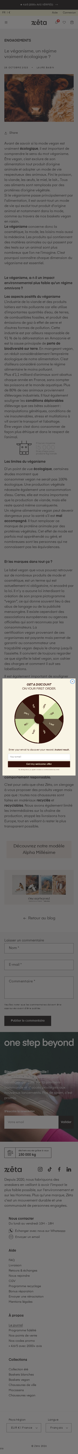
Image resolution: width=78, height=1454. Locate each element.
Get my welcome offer (39, 764)
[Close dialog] (72, 681)
